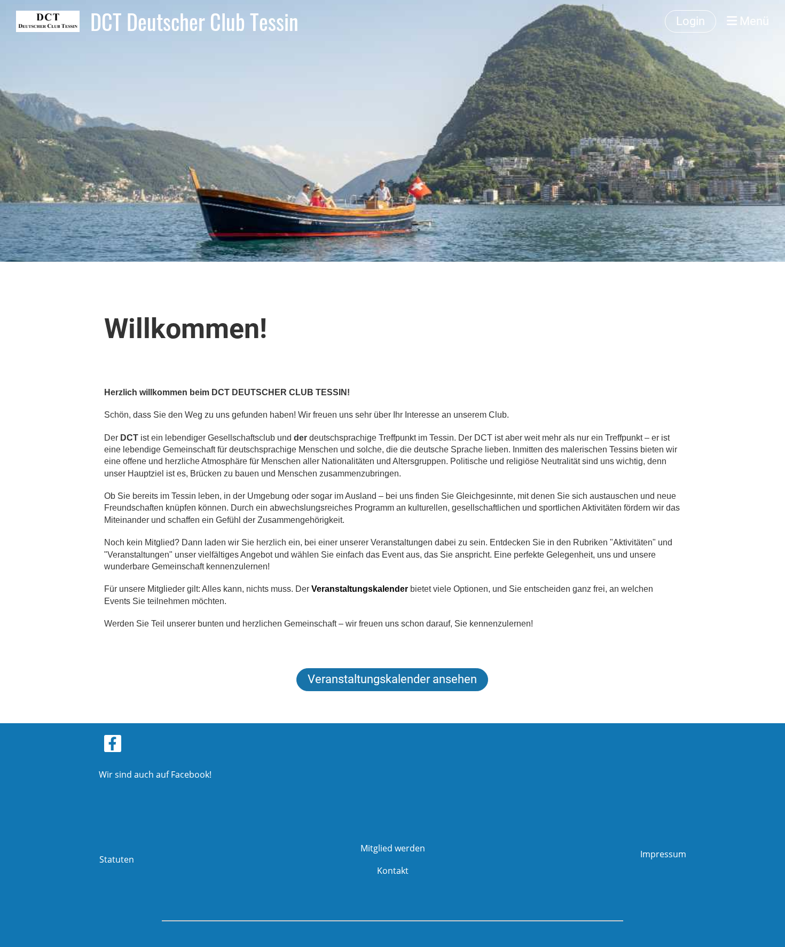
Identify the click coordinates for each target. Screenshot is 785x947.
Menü (753, 21)
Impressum (663, 854)
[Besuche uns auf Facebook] (112, 745)
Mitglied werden (392, 848)
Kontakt (393, 870)
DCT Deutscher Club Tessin (194, 21)
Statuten (116, 859)
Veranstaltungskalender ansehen (392, 679)
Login (690, 21)
